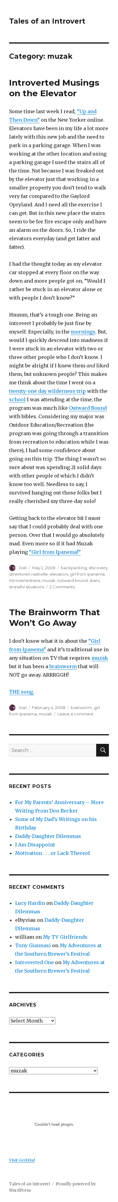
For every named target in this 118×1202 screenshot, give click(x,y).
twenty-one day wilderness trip (47, 391)
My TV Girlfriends (65, 937)
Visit (22, 1160)
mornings (83, 332)
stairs (95, 580)
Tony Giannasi (33, 945)
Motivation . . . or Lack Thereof (52, 853)
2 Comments (62, 586)
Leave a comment (75, 713)
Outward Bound (88, 408)
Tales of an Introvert (47, 21)
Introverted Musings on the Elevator (54, 87)
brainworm (63, 666)
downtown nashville (28, 574)
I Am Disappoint (35, 845)
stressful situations (26, 586)
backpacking (74, 567)
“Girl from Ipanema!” (55, 552)
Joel (22, 567)
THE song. (21, 692)
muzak (48, 580)
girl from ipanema (87, 574)
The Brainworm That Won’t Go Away (54, 617)
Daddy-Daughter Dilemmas (48, 836)
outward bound (72, 580)
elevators (59, 574)
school (17, 399)
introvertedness (24, 580)
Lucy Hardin (30, 903)
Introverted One (34, 962)
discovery (98, 567)
